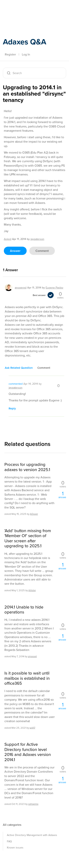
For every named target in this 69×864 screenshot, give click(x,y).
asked (7, 239)
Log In (26, 54)
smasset (32, 656)
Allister (32, 590)
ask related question (19, 368)
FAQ (9, 841)
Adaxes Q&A (24, 41)
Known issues (15, 847)
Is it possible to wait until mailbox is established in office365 (27, 678)
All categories (12, 825)
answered (20, 287)
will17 (32, 727)
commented (16, 384)
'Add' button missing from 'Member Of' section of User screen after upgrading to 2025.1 (27, 538)
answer (15, 251)
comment (42, 251)
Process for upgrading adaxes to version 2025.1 (27, 467)
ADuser (34, 514)
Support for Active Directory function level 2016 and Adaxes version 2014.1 (27, 752)
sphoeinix (33, 804)
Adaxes (20, 8)
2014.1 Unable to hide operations (23, 609)
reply (12, 408)
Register (10, 54)
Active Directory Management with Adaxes (32, 835)
